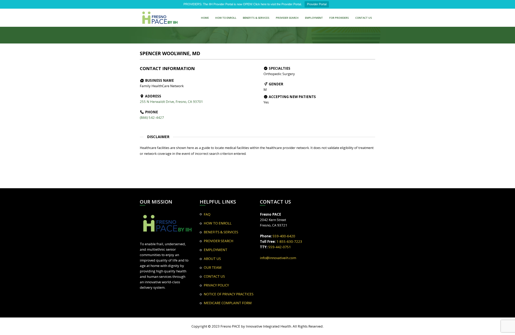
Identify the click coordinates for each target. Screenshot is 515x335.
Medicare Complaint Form (228, 303)
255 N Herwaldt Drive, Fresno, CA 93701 (171, 101)
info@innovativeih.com (278, 257)
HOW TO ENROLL (225, 18)
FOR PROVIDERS (339, 18)
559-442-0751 (279, 247)
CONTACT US (363, 18)
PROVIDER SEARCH (287, 18)
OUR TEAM (212, 267)
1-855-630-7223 (289, 241)
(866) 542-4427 (152, 117)
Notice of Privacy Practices (228, 294)
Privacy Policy (216, 285)
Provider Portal (317, 4)
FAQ (207, 214)
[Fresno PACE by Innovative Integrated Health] (160, 18)
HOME (205, 18)
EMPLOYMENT (314, 18)
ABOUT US (212, 258)
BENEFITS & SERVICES (256, 18)
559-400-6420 (284, 236)
